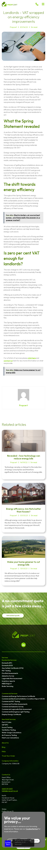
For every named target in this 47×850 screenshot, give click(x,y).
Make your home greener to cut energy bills (23, 563)
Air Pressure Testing (9, 735)
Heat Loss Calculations (10, 738)
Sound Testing (7, 727)
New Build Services (9, 719)
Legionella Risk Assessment (12, 678)
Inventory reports (8, 681)
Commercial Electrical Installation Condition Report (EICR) (23, 699)
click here (32, 358)
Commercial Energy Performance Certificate (18, 696)
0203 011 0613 (7, 789)
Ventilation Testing (9, 730)
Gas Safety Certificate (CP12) (12, 668)
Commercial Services (9, 693)
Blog (3, 747)
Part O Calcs (6, 722)
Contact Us (6, 775)
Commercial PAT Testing (11, 701)
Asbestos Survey (8, 676)
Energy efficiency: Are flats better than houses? (23, 510)
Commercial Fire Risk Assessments (14, 704)
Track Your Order (8, 756)
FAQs (4, 752)
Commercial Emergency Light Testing (15, 712)
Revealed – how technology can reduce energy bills (23, 457)
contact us (8, 361)
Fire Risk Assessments (10, 673)
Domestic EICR (7, 665)
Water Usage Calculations (11, 733)
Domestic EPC (7, 663)
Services (5, 658)
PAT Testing (6, 671)
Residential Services (9, 660)
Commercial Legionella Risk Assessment (16, 709)
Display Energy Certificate (11, 714)
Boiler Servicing (7, 686)
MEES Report (7, 684)
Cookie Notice (32, 829)
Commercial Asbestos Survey (13, 707)
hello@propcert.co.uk (10, 791)
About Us (5, 743)
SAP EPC (5, 725)
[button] (43, 4)
